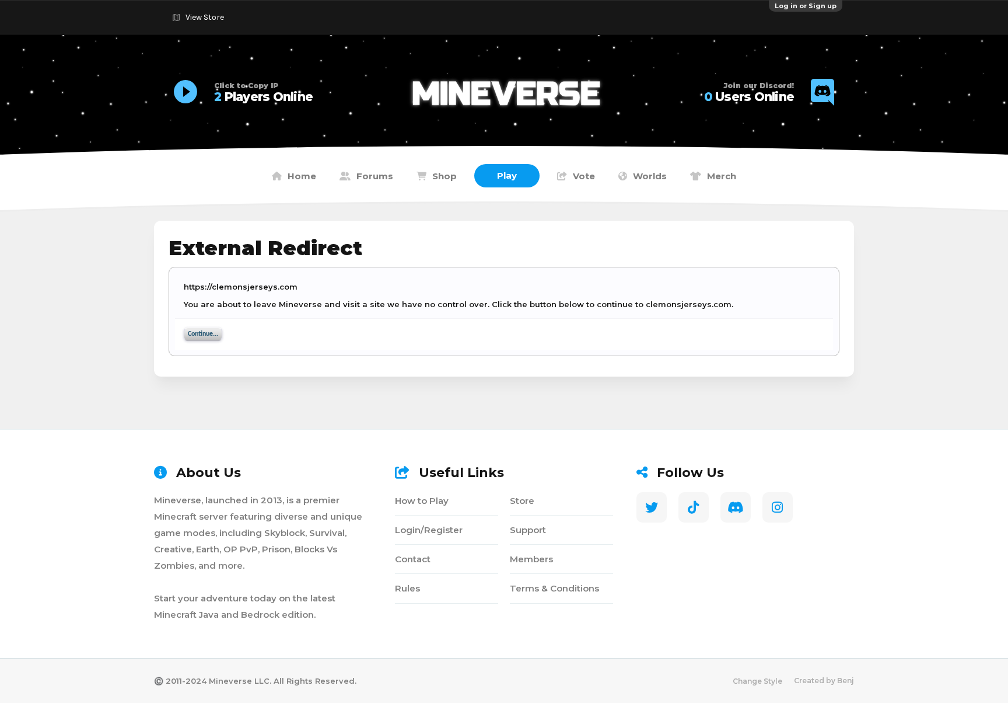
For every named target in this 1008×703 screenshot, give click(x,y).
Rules (407, 588)
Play (507, 175)
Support (528, 529)
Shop (444, 176)
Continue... (203, 333)
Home (302, 176)
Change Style (757, 681)
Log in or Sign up (805, 6)
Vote (584, 176)
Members (531, 559)
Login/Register (429, 529)
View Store (205, 17)
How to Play (422, 500)
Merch (721, 176)
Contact (412, 559)
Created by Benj (824, 680)
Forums (374, 176)
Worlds (650, 176)
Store (522, 500)
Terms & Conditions (554, 588)
